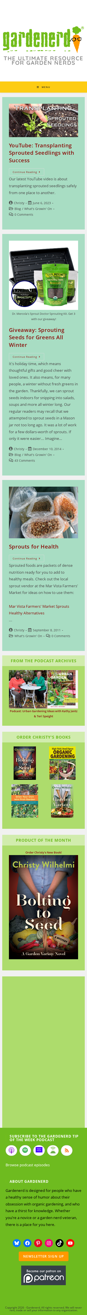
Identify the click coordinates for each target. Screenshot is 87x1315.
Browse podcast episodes (28, 1164)
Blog (17, 209)
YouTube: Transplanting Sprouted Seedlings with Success (41, 153)
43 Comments (24, 460)
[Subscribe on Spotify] (25, 1150)
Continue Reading (28, 173)
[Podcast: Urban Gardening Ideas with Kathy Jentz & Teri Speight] (43, 689)
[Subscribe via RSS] (66, 1150)
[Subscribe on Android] (53, 1150)
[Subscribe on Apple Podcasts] (11, 1150)
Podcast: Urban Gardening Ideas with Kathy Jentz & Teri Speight (43, 713)
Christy (19, 203)
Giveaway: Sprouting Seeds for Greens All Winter (36, 337)
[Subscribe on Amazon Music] (39, 1150)
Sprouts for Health (34, 546)
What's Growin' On (38, 209)
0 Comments (23, 214)
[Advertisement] (41, 1053)
